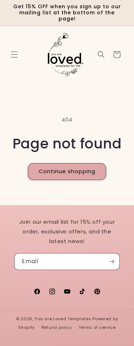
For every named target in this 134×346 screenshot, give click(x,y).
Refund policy (56, 327)
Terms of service (97, 327)
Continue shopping (67, 171)
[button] (14, 54)
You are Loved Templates (63, 319)
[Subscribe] (111, 261)
